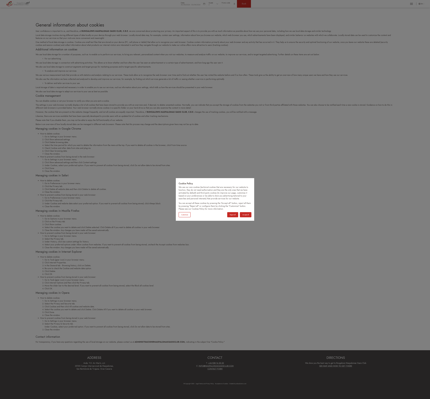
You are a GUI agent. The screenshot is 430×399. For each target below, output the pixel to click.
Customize (184, 215)
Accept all (245, 215)
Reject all (233, 215)
